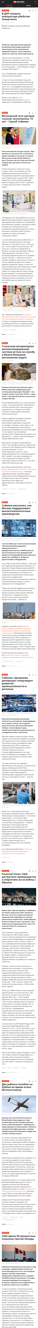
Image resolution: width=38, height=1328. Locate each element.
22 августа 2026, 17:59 (8, 125)
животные (12, 489)
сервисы (5, 489)
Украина (5, 1217)
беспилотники (14, 1217)
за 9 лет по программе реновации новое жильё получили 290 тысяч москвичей (17, 851)
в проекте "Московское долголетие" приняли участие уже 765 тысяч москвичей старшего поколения (19, 317)
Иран (9, 1067)
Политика (9, 5)
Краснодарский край (8, 1219)
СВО (21, 1217)
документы (13, 330)
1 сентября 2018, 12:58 (8, 22)
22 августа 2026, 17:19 (8, 517)
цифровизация (22, 489)
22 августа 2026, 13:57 (8, 1093)
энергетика (16, 1067)
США (4, 1067)
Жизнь (28, 5)
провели (27, 100)
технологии (19, 661)
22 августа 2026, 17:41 (8, 361)
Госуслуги (5, 330)
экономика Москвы (8, 661)
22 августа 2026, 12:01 (8, 1242)
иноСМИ (23, 1067)
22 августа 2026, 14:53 (8, 885)
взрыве (7, 87)
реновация (6, 857)
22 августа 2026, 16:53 (8, 692)
